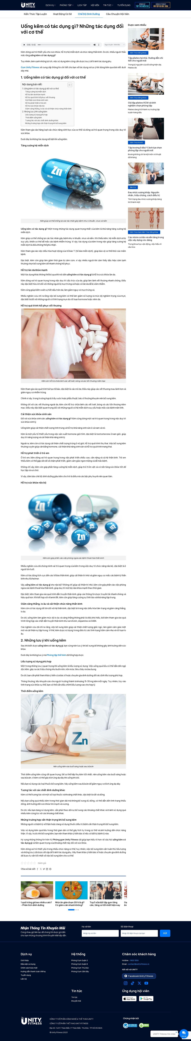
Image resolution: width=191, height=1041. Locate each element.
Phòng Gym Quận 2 (79, 960)
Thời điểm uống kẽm (33, 117)
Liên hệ (24, 979)
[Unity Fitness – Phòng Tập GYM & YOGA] (31, 5)
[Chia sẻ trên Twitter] (44, 869)
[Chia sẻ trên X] (41, 869)
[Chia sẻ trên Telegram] (50, 869)
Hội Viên (95, 5)
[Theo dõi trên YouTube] (146, 984)
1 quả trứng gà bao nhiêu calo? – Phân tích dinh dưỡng (36, 904)
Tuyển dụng (123, 5)
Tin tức (107, 5)
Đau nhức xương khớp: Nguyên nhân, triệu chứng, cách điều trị (144, 194)
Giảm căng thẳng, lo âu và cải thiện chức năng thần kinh (48, 108)
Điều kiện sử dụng (28, 964)
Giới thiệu (25, 960)
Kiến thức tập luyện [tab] (35, 13)
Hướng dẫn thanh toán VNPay (33, 971)
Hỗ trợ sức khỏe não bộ (34, 106)
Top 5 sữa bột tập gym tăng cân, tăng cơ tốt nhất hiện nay (105, 904)
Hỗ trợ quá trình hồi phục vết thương (40, 97)
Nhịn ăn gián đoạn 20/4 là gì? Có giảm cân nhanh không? (69, 904)
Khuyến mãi (76, 1001)
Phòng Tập (66, 5)
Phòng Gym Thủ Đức (80, 968)
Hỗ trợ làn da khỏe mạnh (35, 94)
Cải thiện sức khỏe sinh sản (36, 100)
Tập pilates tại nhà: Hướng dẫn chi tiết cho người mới (145, 59)
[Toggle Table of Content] (68, 85)
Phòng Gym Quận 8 (79, 964)
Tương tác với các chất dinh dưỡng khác (41, 120)
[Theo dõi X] (139, 984)
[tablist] (95, 14)
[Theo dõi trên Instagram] (125, 984)
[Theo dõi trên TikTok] (132, 984)
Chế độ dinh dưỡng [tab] (89, 13)
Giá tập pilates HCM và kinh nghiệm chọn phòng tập (142, 104)
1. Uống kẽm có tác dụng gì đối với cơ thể (40, 88)
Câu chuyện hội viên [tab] (117, 13)
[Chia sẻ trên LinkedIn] (47, 869)
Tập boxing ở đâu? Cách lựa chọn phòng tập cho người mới (145, 149)
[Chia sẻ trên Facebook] (38, 869)
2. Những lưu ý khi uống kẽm (34, 111)
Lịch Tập (82, 5)
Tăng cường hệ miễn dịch (35, 91)
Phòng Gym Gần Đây (80, 971)
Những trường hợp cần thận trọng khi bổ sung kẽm (45, 123)
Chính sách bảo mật (29, 968)
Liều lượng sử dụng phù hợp (36, 114)
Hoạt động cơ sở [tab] (62, 13)
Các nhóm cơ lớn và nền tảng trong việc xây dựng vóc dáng (146, 238)
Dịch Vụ (50, 5)
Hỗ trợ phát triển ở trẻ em (35, 103)
